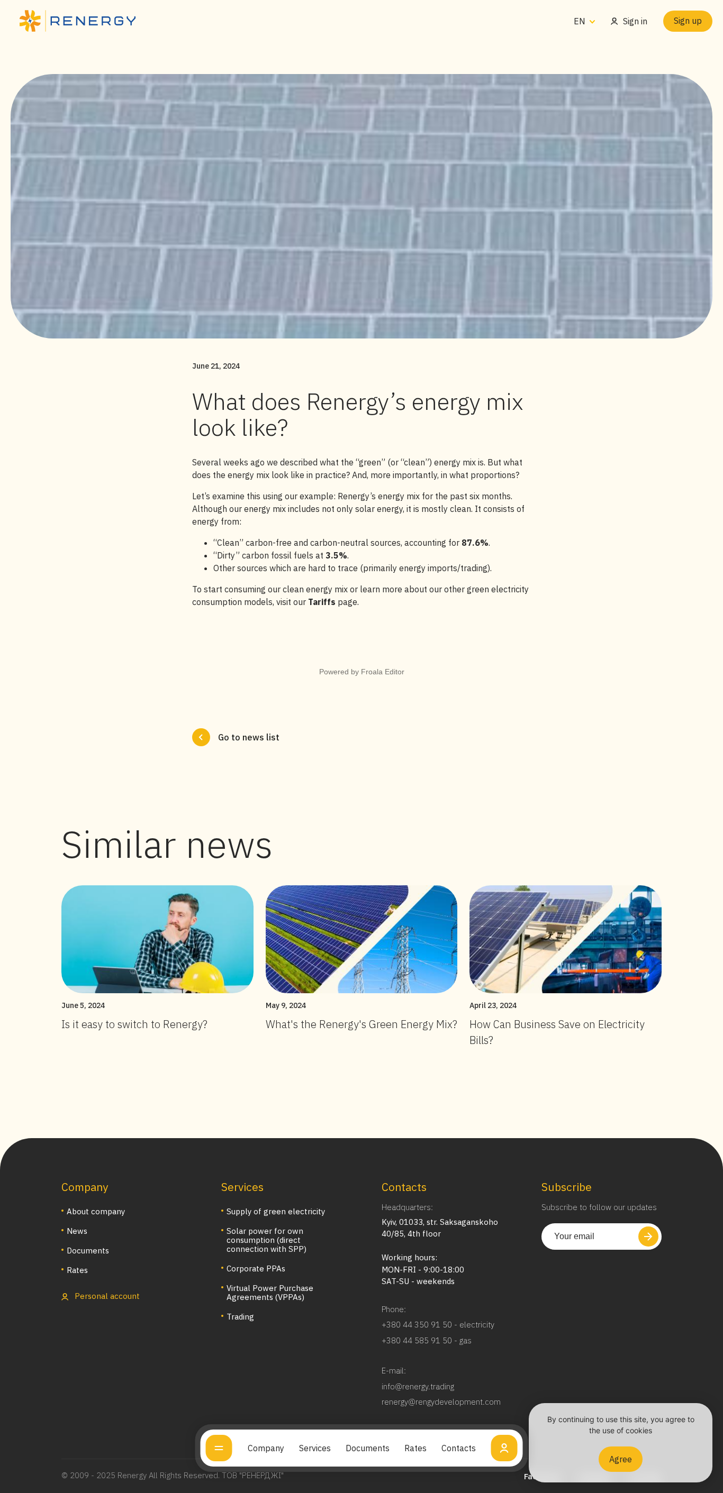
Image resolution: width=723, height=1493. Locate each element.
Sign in (635, 21)
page (332, 602)
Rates (415, 1448)
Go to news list (248, 737)
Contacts (458, 1448)
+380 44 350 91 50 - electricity (438, 1325)
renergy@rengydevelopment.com (441, 1402)
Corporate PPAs (256, 1268)
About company (96, 1211)
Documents (368, 1448)
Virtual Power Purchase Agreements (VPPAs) (270, 1292)
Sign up (688, 20)
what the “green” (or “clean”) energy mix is (402, 462)
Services (315, 1448)
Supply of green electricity (276, 1211)
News (77, 1231)
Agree (620, 1459)
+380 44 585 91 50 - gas (427, 1340)
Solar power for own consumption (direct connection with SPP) (266, 1240)
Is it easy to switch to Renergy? (134, 1024)
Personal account (106, 1296)
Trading (240, 1317)
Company (266, 1448)
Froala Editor (382, 671)
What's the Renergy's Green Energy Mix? (361, 1024)
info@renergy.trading (418, 1386)
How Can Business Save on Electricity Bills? (557, 1032)
